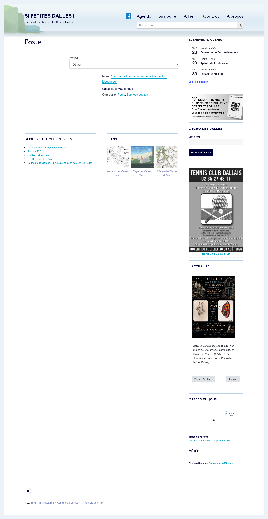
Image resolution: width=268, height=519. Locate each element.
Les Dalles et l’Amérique (40, 159)
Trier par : (74, 57)
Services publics (137, 94)
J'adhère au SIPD (93, 502)
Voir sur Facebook (203, 379)
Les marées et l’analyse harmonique (47, 147)
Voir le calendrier (198, 81)
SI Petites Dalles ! (50, 16)
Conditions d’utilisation (69, 502)
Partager (233, 379)
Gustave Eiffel (35, 151)
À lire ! (190, 16)
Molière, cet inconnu (38, 155)
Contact (211, 16)
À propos (235, 16)
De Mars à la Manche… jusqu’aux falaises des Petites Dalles (60, 162)
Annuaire (167, 16)
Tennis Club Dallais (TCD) (216, 253)
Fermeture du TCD (211, 74)
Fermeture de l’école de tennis (219, 52)
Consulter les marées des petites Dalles (210, 440)
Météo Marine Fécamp (221, 463)
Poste (121, 94)
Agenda (144, 16)
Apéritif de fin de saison (215, 63)
